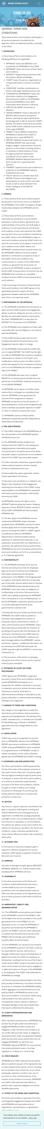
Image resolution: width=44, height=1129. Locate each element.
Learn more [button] (32, 1118)
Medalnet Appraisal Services (18, 3)
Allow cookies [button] (22, 1123)
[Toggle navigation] (39, 3)
